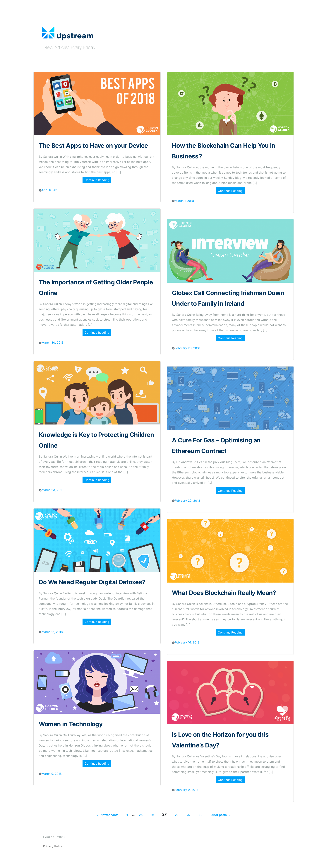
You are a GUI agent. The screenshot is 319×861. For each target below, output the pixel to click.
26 (152, 815)
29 (188, 815)
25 (140, 815)
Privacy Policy (53, 846)
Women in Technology (70, 724)
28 (177, 815)
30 (200, 815)
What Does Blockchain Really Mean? (224, 592)
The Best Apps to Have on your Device (93, 145)
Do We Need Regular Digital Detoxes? (92, 582)
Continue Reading (97, 180)
